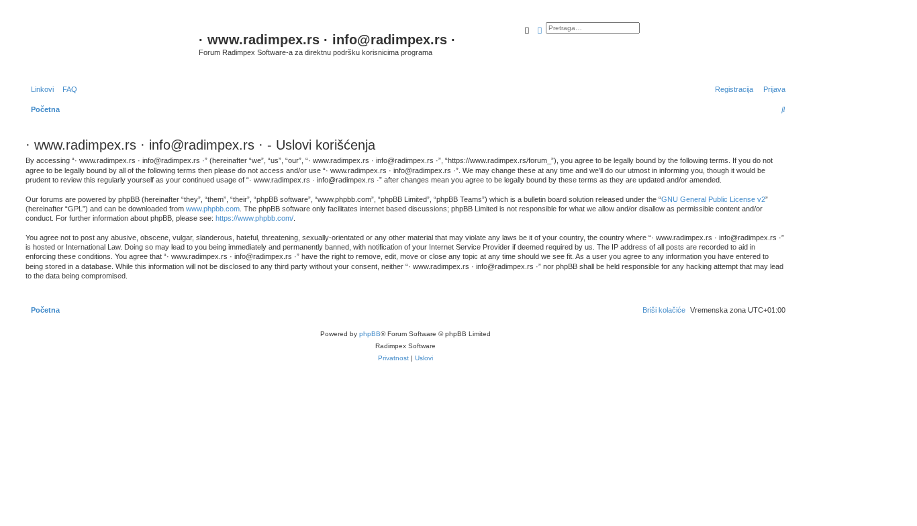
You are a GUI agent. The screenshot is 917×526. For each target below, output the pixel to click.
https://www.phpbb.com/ (254, 218)
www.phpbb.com (213, 209)
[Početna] (110, 46)
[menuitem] (67, 89)
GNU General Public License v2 (713, 199)
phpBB (370, 333)
